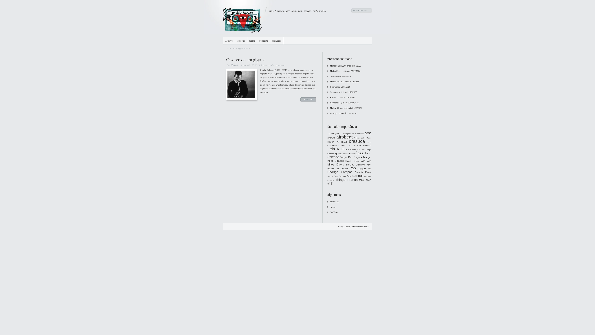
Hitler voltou (335, 87)
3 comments (280, 65)
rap (353, 168)
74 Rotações (358, 133)
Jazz (359, 153)
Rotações (276, 41)
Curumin (342, 145)
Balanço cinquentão (338, 113)
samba (330, 176)
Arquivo (229, 41)
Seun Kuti (351, 176)
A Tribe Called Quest (362, 138)
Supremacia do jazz (338, 92)
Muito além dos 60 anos (340, 71)
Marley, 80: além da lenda (341, 108)
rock (369, 169)
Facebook (334, 202)
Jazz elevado (335, 76)
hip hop (338, 153)
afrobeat (344, 137)
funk (347, 149)
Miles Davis (335, 164)
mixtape (350, 164)
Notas (252, 41)
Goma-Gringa (366, 150)
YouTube (334, 212)
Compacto (332, 145)
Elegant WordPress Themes (358, 227)
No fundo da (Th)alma (339, 103)
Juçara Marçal (362, 157)
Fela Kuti (335, 149)
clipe (369, 142)
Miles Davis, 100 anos (339, 82)
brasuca (357, 141)
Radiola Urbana (240, 65)
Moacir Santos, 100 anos (340, 66)
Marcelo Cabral (352, 161)
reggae (362, 168)
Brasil (344, 142)
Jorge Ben (346, 157)
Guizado (330, 154)
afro (368, 133)
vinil (330, 183)
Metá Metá (366, 161)
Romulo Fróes (363, 172)
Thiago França (346, 179)
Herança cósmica (337, 97)
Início (229, 48)
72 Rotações (333, 133)
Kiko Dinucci (335, 160)
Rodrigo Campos (339, 172)
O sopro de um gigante (245, 59)
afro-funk (331, 138)
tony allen (365, 180)
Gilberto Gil (354, 150)
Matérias (241, 41)
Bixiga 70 (333, 142)
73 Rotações (345, 134)
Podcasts (263, 41)
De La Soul (354, 146)
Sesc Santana (340, 176)
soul (359, 176)
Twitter (333, 207)
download (367, 146)
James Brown (349, 154)
